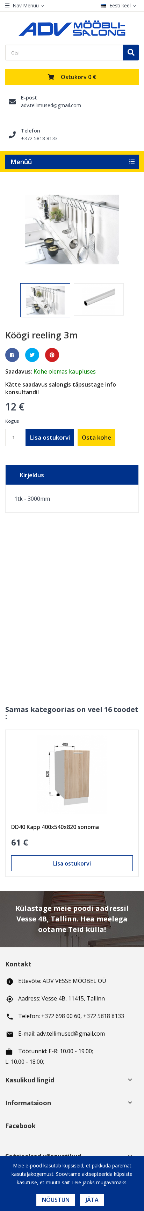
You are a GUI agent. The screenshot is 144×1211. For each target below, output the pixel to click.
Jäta (92, 1200)
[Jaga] (12, 355)
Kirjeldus (32, 475)
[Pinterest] (52, 355)
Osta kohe (96, 437)
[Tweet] (32, 355)
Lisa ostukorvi (50, 437)
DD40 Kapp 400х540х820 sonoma (55, 827)
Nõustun (56, 1200)
